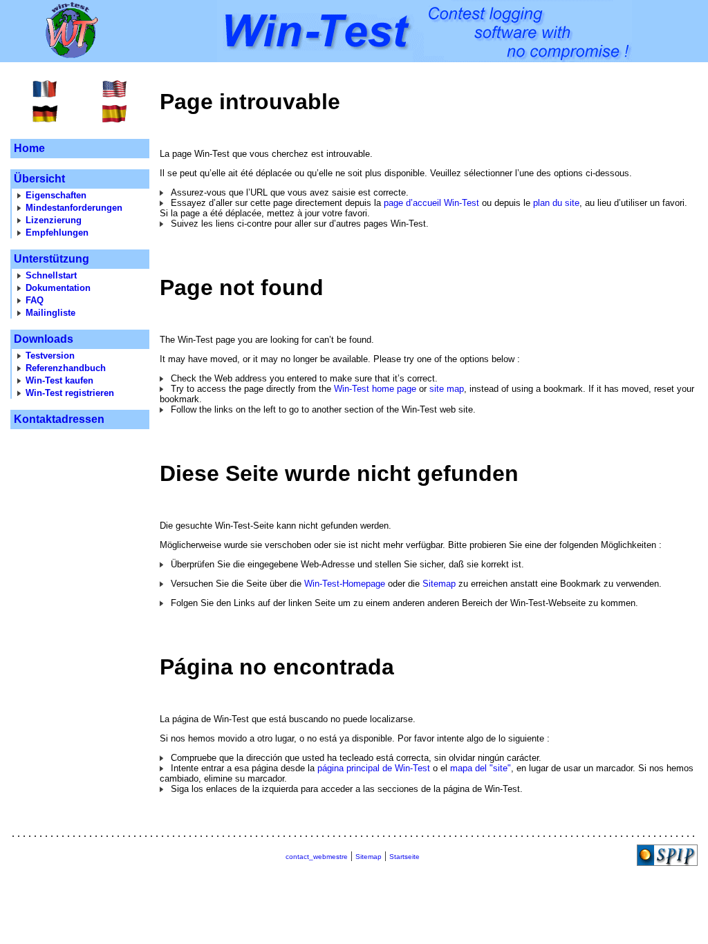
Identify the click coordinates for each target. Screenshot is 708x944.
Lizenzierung (54, 220)
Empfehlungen (57, 232)
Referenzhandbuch (66, 368)
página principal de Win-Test (373, 768)
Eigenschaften (56, 195)
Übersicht (39, 179)
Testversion (50, 355)
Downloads (43, 339)
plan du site (556, 203)
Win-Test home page (375, 389)
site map (446, 389)
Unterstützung (51, 259)
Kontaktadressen (59, 419)
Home (29, 148)
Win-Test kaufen (59, 380)
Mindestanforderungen (74, 207)
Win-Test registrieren (70, 393)
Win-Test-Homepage (344, 583)
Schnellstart (51, 275)
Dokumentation (58, 288)
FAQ (35, 300)
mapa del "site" (480, 768)
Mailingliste (50, 313)
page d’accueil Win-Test (431, 203)
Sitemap (439, 583)
